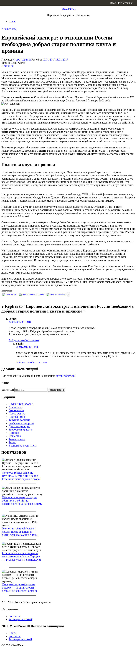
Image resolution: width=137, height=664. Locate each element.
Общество (15, 435)
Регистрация (125, 2)
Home (12, 21)
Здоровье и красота (20, 429)
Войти (12, 632)
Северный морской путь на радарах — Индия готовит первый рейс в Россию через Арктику (19, 589)
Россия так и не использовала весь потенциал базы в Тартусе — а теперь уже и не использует (21, 556)
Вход (113, 2)
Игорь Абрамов (21, 59)
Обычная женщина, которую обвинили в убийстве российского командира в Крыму (22, 500)
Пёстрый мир (17, 416)
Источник (7, 65)
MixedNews (68, 9)
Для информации (19, 426)
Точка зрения (17, 439)
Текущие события (19, 419)
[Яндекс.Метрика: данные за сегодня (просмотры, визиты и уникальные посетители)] (29, 651)
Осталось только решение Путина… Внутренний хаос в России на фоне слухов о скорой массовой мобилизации (21, 477)
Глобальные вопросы (21, 423)
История (14, 432)
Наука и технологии (21, 403)
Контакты (15, 616)
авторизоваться (65, 375)
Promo (12, 442)
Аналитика (8, 28)
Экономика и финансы (22, 445)
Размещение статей (20, 619)
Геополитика (16, 410)
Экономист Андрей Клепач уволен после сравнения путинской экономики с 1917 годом (19, 533)
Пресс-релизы (17, 413)
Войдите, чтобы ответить (24, 340)
